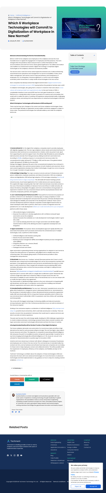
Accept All (93, 486)
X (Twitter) (46, 379)
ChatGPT (32, 379)
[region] (86, 476)
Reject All (78, 486)
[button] (94, 55)
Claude (17, 379)
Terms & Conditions (59, 482)
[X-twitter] (11, 455)
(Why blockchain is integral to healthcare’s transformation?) (35, 271)
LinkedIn (17, 384)
